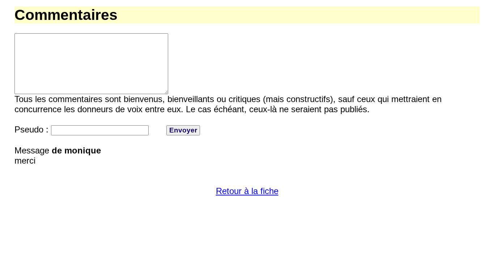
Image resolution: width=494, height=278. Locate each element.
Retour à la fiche (247, 191)
